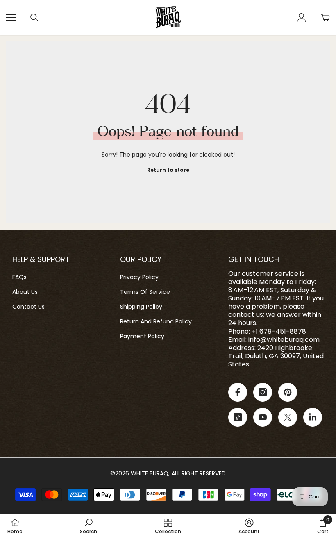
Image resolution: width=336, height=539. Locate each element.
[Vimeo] (312, 417)
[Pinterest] (287, 392)
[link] (88, 526)
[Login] (301, 17)
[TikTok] (237, 417)
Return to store (168, 169)
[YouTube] (262, 417)
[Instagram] (262, 392)
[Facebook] (237, 392)
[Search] (34, 18)
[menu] (11, 18)
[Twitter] (287, 417)
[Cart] (325, 17)
